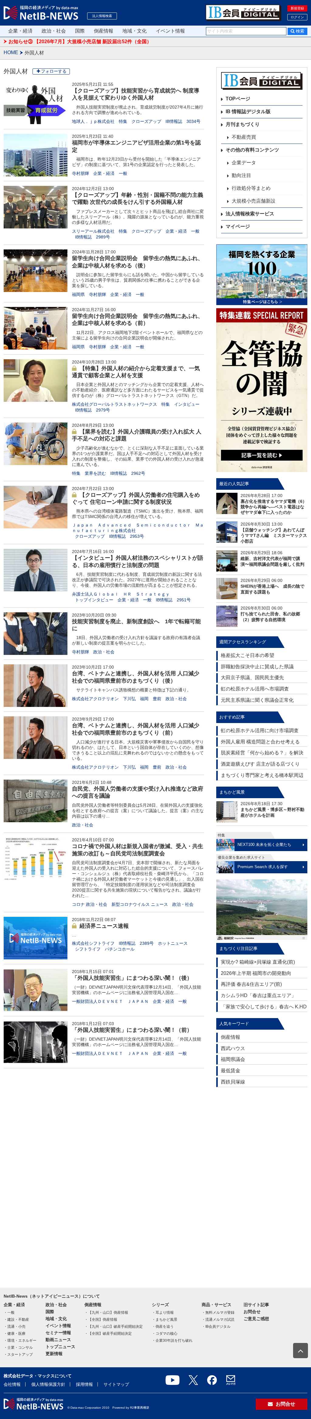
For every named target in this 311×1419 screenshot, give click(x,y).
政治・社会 (54, 30)
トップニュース (60, 1346)
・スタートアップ (18, 1354)
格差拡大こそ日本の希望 (247, 655)
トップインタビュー (94, 599)
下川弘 (129, 698)
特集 (123, 121)
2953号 (137, 536)
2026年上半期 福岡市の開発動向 (256, 973)
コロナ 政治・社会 (89, 904)
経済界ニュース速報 (104, 926)
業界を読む (95, 473)
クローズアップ (146, 121)
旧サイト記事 (256, 1304)
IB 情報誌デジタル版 (248, 111)
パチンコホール (120, 949)
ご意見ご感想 (256, 1318)
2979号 (103, 410)
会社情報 (12, 1384)
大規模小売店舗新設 (253, 200)
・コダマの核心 (164, 1333)
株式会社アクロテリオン (95, 698)
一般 (123, 173)
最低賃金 (230, 1070)
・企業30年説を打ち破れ (172, 1340)
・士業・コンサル (18, 1347)
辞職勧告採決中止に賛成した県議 (257, 666)
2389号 (147, 943)
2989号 (103, 237)
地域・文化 (134, 30)
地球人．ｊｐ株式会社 (93, 121)
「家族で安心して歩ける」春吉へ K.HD (264, 1006)
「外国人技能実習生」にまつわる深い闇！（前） (132, 1030)
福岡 (144, 698)
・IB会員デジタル (216, 1326)
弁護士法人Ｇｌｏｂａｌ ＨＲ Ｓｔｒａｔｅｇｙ (121, 594)
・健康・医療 (15, 1333)
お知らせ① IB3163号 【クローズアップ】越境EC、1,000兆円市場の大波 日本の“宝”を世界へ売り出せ (120, 41)
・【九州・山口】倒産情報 (106, 1312)
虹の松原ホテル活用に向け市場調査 (260, 730)
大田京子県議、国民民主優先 (252, 677)
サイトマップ (116, 1384)
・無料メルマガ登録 (218, 1312)
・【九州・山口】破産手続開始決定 (113, 1326)
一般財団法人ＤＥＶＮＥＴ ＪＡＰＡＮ (110, 1001)
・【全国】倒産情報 (100, 1319)
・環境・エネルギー (20, 1340)
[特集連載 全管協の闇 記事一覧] (261, 390)
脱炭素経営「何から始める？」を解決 (262, 752)
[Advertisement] (261, 1184)
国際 (80, 30)
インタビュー (187, 404)
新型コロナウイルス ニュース (139, 904)
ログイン (297, 17)
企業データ (244, 162)
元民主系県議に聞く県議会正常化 (257, 700)
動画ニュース (58, 1339)
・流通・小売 (15, 1326)
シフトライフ (88, 949)
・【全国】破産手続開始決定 (108, 1333)
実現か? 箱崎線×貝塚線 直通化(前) (258, 962)
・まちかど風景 (164, 1319)
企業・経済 (20, 30)
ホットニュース (173, 943)
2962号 (138, 473)
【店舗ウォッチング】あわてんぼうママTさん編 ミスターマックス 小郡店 (274, 535)
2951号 (184, 599)
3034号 (193, 121)
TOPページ (238, 98)
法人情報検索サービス (250, 213)
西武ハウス (233, 1048)
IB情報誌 (174, 121)
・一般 (9, 1312)
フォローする (54, 71)
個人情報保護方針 (48, 1384)
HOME (11, 52)
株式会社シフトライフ (93, 943)
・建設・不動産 (16, 1319)
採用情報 (84, 1384)
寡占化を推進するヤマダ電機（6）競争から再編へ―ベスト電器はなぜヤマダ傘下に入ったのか (274, 507)
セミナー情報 (58, 1332)
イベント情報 (170, 30)
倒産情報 (103, 30)
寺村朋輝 (80, 173)
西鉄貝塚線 (233, 1081)
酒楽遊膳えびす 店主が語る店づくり (260, 764)
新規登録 (297, 8)
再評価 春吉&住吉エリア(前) (251, 984)
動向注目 (241, 175)
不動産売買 (244, 137)
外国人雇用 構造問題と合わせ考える (260, 741)
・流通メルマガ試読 (218, 1319)
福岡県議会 (233, 1059)
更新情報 (54, 1353)
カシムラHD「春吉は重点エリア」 (258, 995)
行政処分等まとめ (251, 188)
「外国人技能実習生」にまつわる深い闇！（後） (132, 978)
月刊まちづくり (243, 124)
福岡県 (78, 294)
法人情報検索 (102, 16)
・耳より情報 (163, 1312)
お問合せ (252, 1311)
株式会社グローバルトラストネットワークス (114, 404)
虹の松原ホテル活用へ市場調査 (255, 688)
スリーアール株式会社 (93, 231)
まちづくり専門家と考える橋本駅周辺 (262, 775)
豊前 (157, 698)
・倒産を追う (163, 1326)
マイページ (238, 226)
